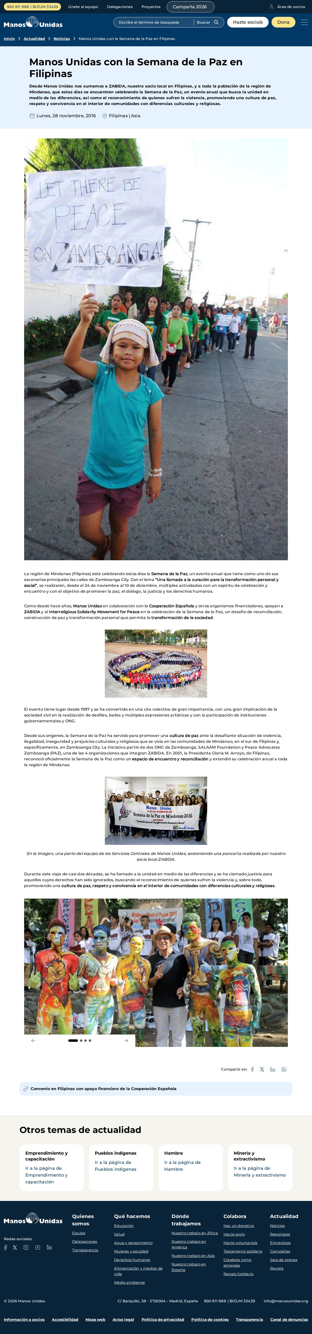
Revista (276, 1268)
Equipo (78, 1233)
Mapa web (95, 1319)
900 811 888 (18, 6)
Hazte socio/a (248, 22)
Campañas (280, 1251)
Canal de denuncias (289, 1319)
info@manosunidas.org (286, 1301)
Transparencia (85, 1250)
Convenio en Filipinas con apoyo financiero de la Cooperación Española (103, 1088)
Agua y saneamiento (133, 1242)
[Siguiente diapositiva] (126, 1040)
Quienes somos (83, 1220)
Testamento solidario (243, 1251)
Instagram (26, 1247)
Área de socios (291, 6)
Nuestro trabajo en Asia (193, 1255)
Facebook (5, 1247)
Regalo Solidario (239, 1274)
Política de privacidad (163, 1319)
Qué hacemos (132, 1216)
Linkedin (49, 1247)
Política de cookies (210, 1319)
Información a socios (24, 1319)
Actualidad (34, 38)
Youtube (37, 1247)
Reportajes (280, 1234)
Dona (283, 22)
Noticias (62, 38)
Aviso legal (123, 1319)
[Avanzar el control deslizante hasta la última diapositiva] (33, 1040)
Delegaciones (120, 6)
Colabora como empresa (238, 1262)
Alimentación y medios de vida (138, 1271)
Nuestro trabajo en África (195, 1233)
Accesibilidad (65, 1319)
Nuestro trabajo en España (189, 1267)
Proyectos (151, 6)
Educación (124, 1225)
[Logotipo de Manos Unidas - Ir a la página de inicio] (33, 25)
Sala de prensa (283, 1259)
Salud (119, 1234)
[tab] (73, 1040)
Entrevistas (280, 1242)
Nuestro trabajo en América (189, 1244)
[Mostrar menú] (303, 22)
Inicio (9, 38)
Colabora (235, 1216)
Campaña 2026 (190, 7)
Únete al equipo (83, 6)
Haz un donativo (239, 1225)
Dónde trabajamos (186, 1220)
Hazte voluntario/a (241, 1242)
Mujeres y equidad (131, 1251)
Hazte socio (234, 1234)
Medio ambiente (129, 1282)
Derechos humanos (132, 1259)
